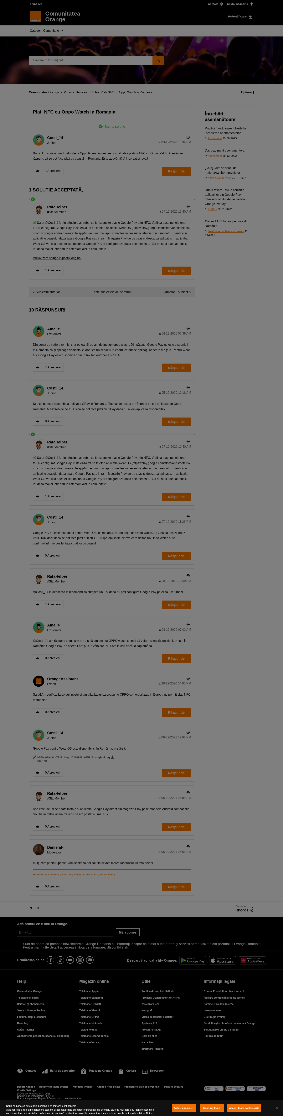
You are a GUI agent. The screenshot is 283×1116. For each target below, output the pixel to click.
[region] (141, 1108)
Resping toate (211, 1108)
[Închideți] (277, 1108)
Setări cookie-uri (184, 1108)
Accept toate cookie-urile (244, 1108)
